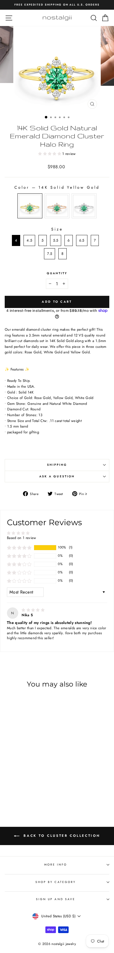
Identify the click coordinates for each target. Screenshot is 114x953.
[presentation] (42, 763)
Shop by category (55, 882)
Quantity (57, 273)
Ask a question (57, 476)
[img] (33, 610)
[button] (50, 153)
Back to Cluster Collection (61, 835)
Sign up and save (55, 899)
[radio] (29, 205)
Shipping (57, 465)
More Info (55, 865)
